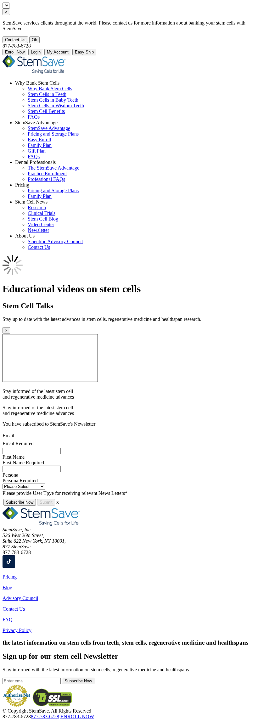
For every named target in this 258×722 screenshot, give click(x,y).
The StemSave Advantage (53, 168)
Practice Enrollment (47, 173)
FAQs (34, 117)
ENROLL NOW (77, 716)
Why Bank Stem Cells (50, 88)
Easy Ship (84, 52)
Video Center (41, 224)
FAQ (8, 619)
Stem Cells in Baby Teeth (53, 100)
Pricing (10, 576)
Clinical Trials (41, 213)
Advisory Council (20, 598)
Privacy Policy (17, 630)
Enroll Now (15, 52)
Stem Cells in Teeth (47, 94)
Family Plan (40, 145)
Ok (34, 39)
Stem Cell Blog (43, 218)
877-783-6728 (45, 716)
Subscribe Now (19, 502)
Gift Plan (37, 151)
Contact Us (15, 39)
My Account (58, 52)
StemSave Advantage (49, 128)
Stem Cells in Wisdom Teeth (56, 105)
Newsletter (38, 230)
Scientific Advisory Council (55, 241)
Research (37, 207)
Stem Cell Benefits (46, 111)
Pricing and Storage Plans (53, 134)
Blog (7, 587)
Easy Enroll (39, 139)
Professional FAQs (46, 179)
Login (36, 52)
